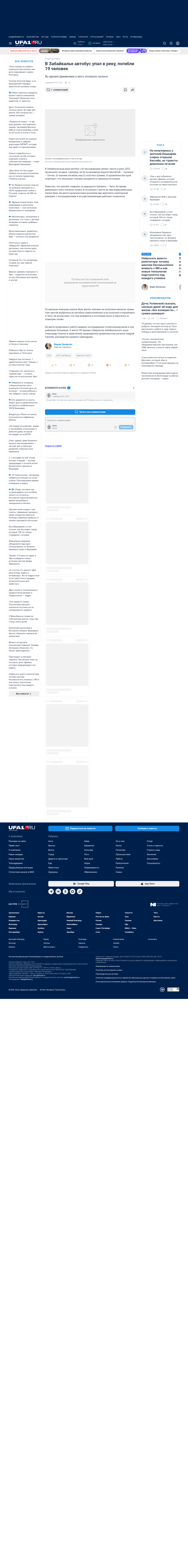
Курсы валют (97, 37)
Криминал (89, 738)
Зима (86, 733)
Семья (119, 764)
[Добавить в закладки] (125, 90)
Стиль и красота (155, 738)
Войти (54, 428)
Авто (50, 733)
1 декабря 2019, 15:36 (53, 83)
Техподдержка (16, 755)
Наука (87, 755)
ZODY (118, 37)
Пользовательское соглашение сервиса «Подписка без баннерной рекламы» (126, 874)
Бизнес (51, 738)
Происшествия (123, 747)
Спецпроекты (153, 755)
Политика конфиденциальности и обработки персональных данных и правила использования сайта (135, 870)
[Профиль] (177, 43)
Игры (125, 37)
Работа (119, 751)
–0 (132, 405)
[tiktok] (79, 784)
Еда (50, 755)
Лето (86, 747)
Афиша (72, 37)
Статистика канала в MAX (21, 764)
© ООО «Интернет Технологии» (53, 882)
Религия (120, 760)
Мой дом (88, 751)
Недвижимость (16, 37)
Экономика (152, 751)
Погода (45, 37)
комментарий (59, 89)
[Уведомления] (171, 43)
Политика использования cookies (109, 863)
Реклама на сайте (17, 733)
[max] (72, 784)
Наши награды (16, 747)
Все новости (24, 61)
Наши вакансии (16, 751)
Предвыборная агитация (21, 760)
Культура (88, 742)
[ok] (65, 784)
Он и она (120, 733)
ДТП (49, 355)
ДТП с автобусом (63, 355)
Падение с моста (83, 355)
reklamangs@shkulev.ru (104, 851)
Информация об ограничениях (108, 859)
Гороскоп (83, 37)
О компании (15, 742)
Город (51, 747)
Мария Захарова (63, 344)
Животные (53, 760)
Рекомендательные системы (107, 866)
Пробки (110, 37)
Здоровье (53, 764)
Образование (90, 764)
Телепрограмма (59, 37)
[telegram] (51, 784)
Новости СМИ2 (53, 445)
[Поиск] (164, 43)
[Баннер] (49, 50)
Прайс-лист (14, 738)
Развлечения (122, 755)
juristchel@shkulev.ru (72, 870)
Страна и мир (153, 742)
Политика (120, 742)
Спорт (150, 733)
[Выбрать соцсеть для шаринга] (132, 90)
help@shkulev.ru (27, 872)
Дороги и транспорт (58, 751)
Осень (119, 738)
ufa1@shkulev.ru (39, 868)
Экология (151, 747)
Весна (51, 742)
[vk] (58, 784)
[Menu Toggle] (10, 43)
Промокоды (136, 37)
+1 (124, 405)
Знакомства (33, 37)
